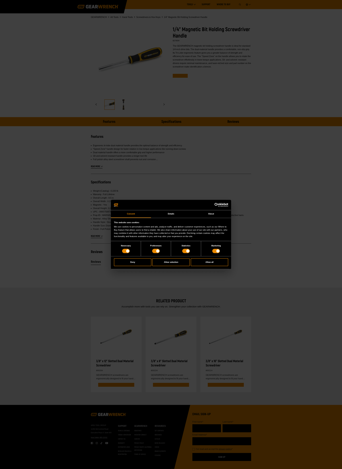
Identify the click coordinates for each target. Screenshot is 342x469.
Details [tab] (171, 214)
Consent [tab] (131, 214)
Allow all (209, 262)
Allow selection (171, 262)
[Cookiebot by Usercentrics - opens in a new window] (216, 205)
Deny (132, 262)
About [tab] (211, 214)
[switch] (156, 251)
